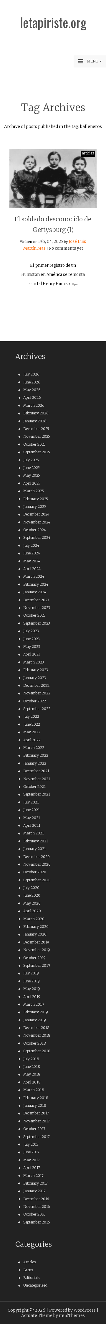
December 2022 (36, 685)
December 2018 (36, 1027)
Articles (29, 1262)
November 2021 (36, 779)
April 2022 (32, 740)
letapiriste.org (53, 22)
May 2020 (32, 903)
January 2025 (34, 506)
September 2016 (36, 1222)
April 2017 (31, 1167)
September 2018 (36, 1051)
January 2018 (34, 1105)
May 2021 (31, 818)
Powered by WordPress (72, 1310)
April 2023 (31, 654)
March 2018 (33, 1090)
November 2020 (37, 864)
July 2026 (31, 374)
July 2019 (31, 973)
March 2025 (33, 491)
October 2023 (34, 615)
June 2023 (31, 639)
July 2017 (31, 1144)
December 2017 (36, 1113)
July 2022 (31, 716)
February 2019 (35, 1012)
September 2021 (36, 794)
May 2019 (31, 989)
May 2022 (31, 732)
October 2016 (34, 1214)
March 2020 (33, 919)
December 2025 (36, 428)
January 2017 (34, 1191)
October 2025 (34, 444)
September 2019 (36, 965)
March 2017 (33, 1175)
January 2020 (35, 934)
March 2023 (33, 662)
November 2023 (36, 607)
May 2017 (31, 1160)
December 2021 (36, 771)
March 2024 (33, 576)
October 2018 (34, 1043)
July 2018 (31, 1059)
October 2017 (34, 1129)
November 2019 (36, 950)
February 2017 (35, 1183)
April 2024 (32, 569)
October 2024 (34, 530)
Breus (28, 1270)
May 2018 (31, 1074)
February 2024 (35, 584)
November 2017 (36, 1121)
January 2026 (34, 421)
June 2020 (31, 895)
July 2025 (31, 460)
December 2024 (36, 514)
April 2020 (32, 911)
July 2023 (31, 631)
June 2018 (31, 1066)
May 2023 (31, 646)
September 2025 (36, 452)
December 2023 (36, 600)
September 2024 (36, 537)
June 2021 (31, 810)
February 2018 (35, 1098)
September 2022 (36, 709)
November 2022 (36, 693)
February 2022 (35, 755)
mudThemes (72, 1315)
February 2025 (35, 499)
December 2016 (36, 1199)
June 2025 (31, 467)
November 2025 (36, 436)
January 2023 (34, 678)
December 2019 (36, 942)
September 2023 (36, 623)
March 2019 (33, 1004)
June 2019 (31, 981)
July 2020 (31, 887)
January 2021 (34, 849)
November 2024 (36, 522)
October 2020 (34, 872)
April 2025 (31, 483)
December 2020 (36, 856)
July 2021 (31, 802)
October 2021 (34, 786)
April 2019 (31, 996)
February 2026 (35, 413)
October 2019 (34, 958)
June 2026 (31, 382)
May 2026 (31, 390)
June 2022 (31, 724)
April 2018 (32, 1082)
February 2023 (35, 670)
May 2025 (31, 475)
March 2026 (33, 405)
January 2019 (34, 1020)
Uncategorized (35, 1285)
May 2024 (31, 561)
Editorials (31, 1277)
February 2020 (36, 926)
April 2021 (31, 825)
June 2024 (31, 553)
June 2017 (31, 1152)
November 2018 (36, 1035)
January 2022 (34, 763)
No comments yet (66, 248)
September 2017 (36, 1136)
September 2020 (37, 880)
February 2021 (35, 841)
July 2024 (31, 545)
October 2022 (34, 701)
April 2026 (32, 397)
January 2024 (34, 592)
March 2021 (33, 833)
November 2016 (36, 1206)
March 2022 (33, 747)
